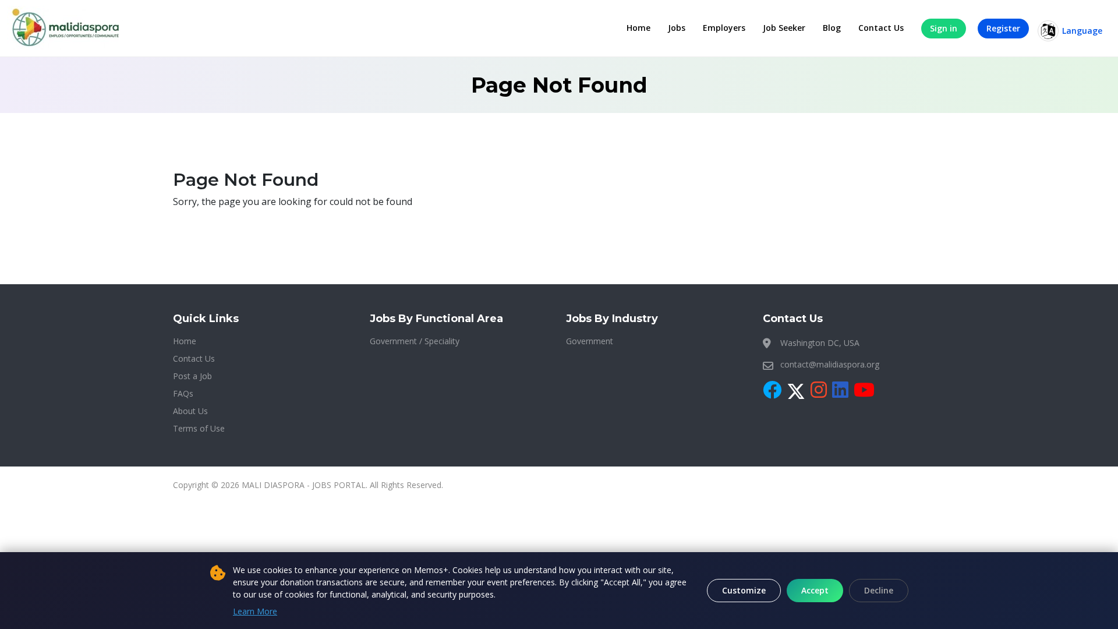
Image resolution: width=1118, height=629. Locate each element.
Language (1082, 30)
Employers (724, 27)
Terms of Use (199, 428)
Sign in (943, 28)
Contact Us (881, 27)
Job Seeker (784, 27)
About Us (190, 410)
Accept (815, 590)
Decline (878, 590)
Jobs (676, 27)
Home (638, 27)
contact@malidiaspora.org (829, 364)
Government (589, 341)
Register (1003, 28)
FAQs (183, 393)
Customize (744, 590)
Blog (832, 27)
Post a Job (192, 375)
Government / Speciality (414, 341)
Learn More (255, 611)
